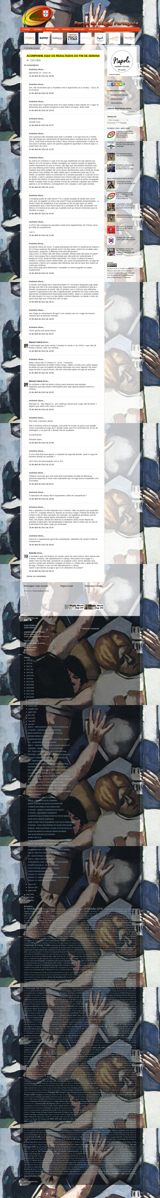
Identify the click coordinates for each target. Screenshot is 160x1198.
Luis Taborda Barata (83, 1052)
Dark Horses (35, 974)
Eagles (73, 981)
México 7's (132, 1061)
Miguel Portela (116, 1063)
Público (42, 1099)
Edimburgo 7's (98, 981)
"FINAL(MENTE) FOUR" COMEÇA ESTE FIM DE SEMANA (48, 862)
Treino (26, 1160)
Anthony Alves (91, 922)
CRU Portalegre (35, 972)
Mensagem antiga (93, 586)
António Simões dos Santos (69, 925)
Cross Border (130, 969)
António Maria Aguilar (52, 925)
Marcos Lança (28, 1059)
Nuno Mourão (83, 1074)
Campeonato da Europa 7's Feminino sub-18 (89, 945)
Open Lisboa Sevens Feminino (97, 1076)
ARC (25, 927)
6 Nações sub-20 (88, 911)
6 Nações (42, 911)
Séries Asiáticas (76, 1128)
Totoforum (109, 1158)
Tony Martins (44, 1153)
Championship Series (121, 956)
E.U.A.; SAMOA (51, 981)
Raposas (52, 1103)
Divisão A (104, 977)
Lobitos (94, 1047)
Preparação (120, 1094)
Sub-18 (51, 1137)
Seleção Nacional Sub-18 (55, 1125)
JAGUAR (111, 1026)
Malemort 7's (80, 1054)
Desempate (79, 974)
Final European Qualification (39, 1004)
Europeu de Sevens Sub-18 (96, 995)
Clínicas (133, 960)
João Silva (29, 1033)
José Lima (76, 1038)
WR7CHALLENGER (37, 1171)
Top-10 (72, 1153)
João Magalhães (59, 1031)
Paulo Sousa (69, 1085)
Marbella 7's (105, 1056)
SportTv (26, 1134)
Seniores (105, 1126)
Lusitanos (106, 1052)
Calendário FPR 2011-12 (31, 943)
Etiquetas (103, 993)
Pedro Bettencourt (101, 1085)
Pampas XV (69, 1081)
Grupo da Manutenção (78, 1017)
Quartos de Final (107, 1099)
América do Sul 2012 (82, 920)
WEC (41, 1169)
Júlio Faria (105, 1040)
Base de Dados (67, 932)
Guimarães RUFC (41, 1020)
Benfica (133, 932)
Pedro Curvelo (113, 1085)
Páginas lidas (28, 1081)
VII (108, 1165)
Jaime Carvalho (129, 1026)
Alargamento (49, 918)
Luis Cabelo (95, 1050)
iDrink (127, 1022)
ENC (125, 984)
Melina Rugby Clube (92, 1061)
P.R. (107, 1079)
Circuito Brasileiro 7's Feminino (92, 958)
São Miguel (130, 1121)
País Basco (37, 1081)
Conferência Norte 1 (128, 965)
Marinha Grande (51, 1059)
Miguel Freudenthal (68, 1063)
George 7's (97, 1011)
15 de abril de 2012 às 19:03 (41, 319)
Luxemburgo (128, 1052)
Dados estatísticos (100, 972)
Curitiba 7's (66, 972)
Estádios (64, 993)
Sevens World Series (45, 1130)
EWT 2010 (85, 997)
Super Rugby (122, 1139)
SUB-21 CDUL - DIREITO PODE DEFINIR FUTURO (45, 782)
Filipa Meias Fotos (97, 1002)
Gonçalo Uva (112, 1013)
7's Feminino (119, 911)
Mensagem (123, 1061)
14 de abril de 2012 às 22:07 (41, 125)
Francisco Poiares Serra (47, 1008)
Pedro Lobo (37, 1088)
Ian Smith (120, 1022)
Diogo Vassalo (41, 977)
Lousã (63, 1050)
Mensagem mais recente (36, 586)
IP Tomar (54, 1026)
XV (126, 1171)
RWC (52, 1119)
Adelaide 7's (132, 914)
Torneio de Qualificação (45, 1156)
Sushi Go (63, 1142)
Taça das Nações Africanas (118, 1144)
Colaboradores (70, 963)
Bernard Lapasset (31, 934)
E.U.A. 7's (41, 981)
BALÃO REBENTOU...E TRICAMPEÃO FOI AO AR (45, 733)
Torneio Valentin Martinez (95, 1158)
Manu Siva (103, 1054)
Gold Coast (88, 1013)
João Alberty (105, 1029)
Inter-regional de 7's (117, 1024)
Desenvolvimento (91, 975)
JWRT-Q (55, 1042)
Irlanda (68, 1026)
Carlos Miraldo (86, 954)
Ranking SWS (40, 1103)
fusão (127, 1008)
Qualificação (94, 1099)
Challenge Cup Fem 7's (93, 956)
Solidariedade (51, 1132)
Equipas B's (83, 988)
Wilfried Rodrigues (76, 1169)
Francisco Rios (72, 1008)
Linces (120, 1044)
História (132, 1020)
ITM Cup (84, 1026)
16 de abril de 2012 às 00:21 (41, 484)
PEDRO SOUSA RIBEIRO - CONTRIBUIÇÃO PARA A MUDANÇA (50, 840)
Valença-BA (86, 1162)
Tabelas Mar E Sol (29, 1144)
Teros (33, 1151)
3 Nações (107, 909)
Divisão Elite (27, 979)
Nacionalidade (81, 1070)
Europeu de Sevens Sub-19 (117, 995)
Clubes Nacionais (31, 963)
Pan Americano (106, 1081)
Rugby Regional (29, 1117)
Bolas (72, 936)
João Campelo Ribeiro (118, 1029)
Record (37, 1105)
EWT (77, 997)
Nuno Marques (72, 1074)
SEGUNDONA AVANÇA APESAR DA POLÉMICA (124, 155)
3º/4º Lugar (117, 909)
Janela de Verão (45, 1029)
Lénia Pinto (27, 1045)
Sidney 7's (78, 1130)
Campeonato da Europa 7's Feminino (62, 945)
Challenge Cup (77, 956)
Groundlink (117, 1015)
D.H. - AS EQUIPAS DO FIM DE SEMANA (42, 742)
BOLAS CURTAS (83, 936)
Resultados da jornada (51, 1108)
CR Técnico (84, 969)
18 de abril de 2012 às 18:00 (41, 545)
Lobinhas (71, 1047)
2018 (28, 678)
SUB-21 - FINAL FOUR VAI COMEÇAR (41, 859)
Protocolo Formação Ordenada (113, 1097)
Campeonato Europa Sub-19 (85, 950)
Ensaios (122, 986)
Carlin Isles (43, 954)
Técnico (124, 1149)
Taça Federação (114, 1147)
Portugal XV (100, 1092)
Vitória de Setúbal (63, 1167)
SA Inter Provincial (51, 1121)
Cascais (130, 954)
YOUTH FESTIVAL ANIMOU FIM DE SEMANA (43, 868)
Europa (115, 993)
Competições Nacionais (50, 965)
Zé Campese (69, 1173)
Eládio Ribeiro (41, 984)
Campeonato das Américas (82, 947)
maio (30, 721)
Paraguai (26, 1083)
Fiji (77, 1002)
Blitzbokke (43, 936)
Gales (40, 1011)
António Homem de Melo (36, 925)
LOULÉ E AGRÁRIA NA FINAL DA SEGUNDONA (44, 773)
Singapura (88, 1130)
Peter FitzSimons (35, 1090)
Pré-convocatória (76, 1094)
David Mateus (56, 974)
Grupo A (36, 1017)
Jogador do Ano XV (121, 1033)
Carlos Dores (65, 954)
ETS (109, 993)
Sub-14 (26, 1137)
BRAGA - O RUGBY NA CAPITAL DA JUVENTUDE (45, 804)
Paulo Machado (50, 1085)
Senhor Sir (96, 1125)
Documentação (62, 979)
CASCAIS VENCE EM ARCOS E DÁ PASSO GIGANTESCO (48, 764)
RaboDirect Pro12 (37, 1101)
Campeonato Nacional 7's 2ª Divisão (38, 952)
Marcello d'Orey (129, 1056)
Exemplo (93, 997)
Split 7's (93, 1132)
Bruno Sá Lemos (34, 940)
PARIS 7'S (35, 1083)
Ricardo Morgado (35, 1110)
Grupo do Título (109, 1017)
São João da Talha (119, 1121)
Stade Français (85, 1134)
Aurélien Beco (38, 929)
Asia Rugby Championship (98, 927)
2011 (28, 894)
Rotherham (92, 1110)
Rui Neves (113, 1116)
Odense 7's (42, 1076)
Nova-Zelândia (38, 1074)
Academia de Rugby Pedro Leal (85, 914)
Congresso (27, 967)
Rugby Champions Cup (122, 1110)
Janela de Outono (30, 1029)
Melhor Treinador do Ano (63, 1061)
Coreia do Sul (28, 969)
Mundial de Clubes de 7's (126, 1067)
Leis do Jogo (130, 1042)
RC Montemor (91, 1103)
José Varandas (55, 1040)
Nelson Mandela (61, 1072)
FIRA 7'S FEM (71, 1004)
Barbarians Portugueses (40, 932)
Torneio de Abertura (128, 1154)
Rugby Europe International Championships (97, 1112)
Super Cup (103, 1139)
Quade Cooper (84, 1099)
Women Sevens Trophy (92, 1169)
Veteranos (71, 1165)
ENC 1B (30, 986)
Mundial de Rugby (29, 1070)
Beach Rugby (98, 932)
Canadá (117, 952)
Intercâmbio (130, 1024)
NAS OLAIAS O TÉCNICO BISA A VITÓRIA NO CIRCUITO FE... (49, 770)
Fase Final (68, 999)
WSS (103, 1171)
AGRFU (111, 916)
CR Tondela (94, 969)
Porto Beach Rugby (29, 1092)
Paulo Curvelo (119, 1083)
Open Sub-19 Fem (114, 1076)
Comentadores (82, 963)
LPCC (77, 1050)
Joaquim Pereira (49, 1033)
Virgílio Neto (38, 1167)
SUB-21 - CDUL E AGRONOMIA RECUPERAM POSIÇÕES (48, 843)
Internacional (28, 1026)
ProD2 (129, 1094)
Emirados (108, 984)
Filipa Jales (85, 1002)
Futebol (133, 1008)
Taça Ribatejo (57, 1149)
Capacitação (27, 954)
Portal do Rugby (121, 1090)
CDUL (50, 956)
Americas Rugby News (122, 920)
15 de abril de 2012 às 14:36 (41, 235)
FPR (69, 1006)
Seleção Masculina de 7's (120, 1123)
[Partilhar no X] (35, 60)
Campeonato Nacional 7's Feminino (62, 952)
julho (30, 715)
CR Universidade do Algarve (108, 969)
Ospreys (82, 1079)
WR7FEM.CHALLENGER (53, 1171)
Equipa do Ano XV (53, 988)
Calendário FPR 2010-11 (126, 940)
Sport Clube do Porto (104, 1132)
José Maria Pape (104, 1038)
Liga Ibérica (68, 1045)
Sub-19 (60, 1137)
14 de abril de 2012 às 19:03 (41, 93)
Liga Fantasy (59, 1045)
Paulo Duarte (130, 1083)
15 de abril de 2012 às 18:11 (41, 302)
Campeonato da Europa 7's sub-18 (115, 945)
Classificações (88, 961)
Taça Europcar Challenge (99, 1147)
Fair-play (114, 997)
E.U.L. (60, 981)
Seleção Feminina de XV (103, 1123)
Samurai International (94, 1121)
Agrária (103, 916)
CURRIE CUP (76, 972)
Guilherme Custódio (128, 1017)
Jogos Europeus (44, 1035)
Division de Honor (40, 979)
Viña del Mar (28, 1167)
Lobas (64, 1047)
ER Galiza (122, 988)
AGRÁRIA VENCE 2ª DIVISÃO (38, 736)
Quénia (118, 1099)
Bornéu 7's (98, 936)
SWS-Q (104, 1142)
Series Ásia (64, 1128)
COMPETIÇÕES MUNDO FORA (124, 963)
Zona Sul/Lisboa (30, 1176)
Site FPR (36, 1132)
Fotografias (51, 1006)
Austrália (48, 929)
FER (25, 1002)
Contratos (71, 967)
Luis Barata (85, 1050)
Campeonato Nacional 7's (127, 950)
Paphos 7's (116, 1081)
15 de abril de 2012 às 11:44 (41, 187)
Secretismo (33, 1123)
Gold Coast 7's (99, 1013)
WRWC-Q (95, 1171)
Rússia (43, 1119)
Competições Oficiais (68, 965)
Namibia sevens (118, 1070)
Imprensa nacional (29, 1024)
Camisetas (74, 943)
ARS (80, 927)
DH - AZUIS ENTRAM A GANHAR (39, 856)
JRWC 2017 (85, 1040)
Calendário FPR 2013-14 (49, 943)
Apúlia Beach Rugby (115, 925)
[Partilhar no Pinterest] (40, 60)
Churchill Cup (35, 958)
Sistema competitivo (119, 1130)
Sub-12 (124, 1135)
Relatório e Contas (117, 1105)
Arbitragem (129, 925)
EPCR (42, 988)
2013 (28, 694)
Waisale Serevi (129, 1167)
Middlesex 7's (45, 1063)
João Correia (30, 1031)
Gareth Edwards (49, 1010)
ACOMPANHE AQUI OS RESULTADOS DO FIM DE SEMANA (63, 55)
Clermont (108, 960)
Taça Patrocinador (44, 1149)
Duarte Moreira (109, 979)
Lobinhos (80, 1047)
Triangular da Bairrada (46, 1160)
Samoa (81, 1121)
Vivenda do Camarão (77, 1167)
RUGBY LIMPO (59, 1114)
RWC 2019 (74, 1119)
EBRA (79, 981)
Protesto (90, 1097)
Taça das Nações (100, 1144)
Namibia (99, 1070)
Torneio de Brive (29, 1156)
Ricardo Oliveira (61, 1110)
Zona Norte (129, 1174)
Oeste (69, 1076)
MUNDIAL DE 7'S (111, 1067)
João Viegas (38, 1033)
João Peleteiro (111, 1031)
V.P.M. (78, 1162)
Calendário (113, 940)
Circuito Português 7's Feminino (43, 961)
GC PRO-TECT (62, 1011)
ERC (130, 988)
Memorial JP (114, 1061)
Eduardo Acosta (129, 981)
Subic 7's (98, 1137)
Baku (116, 929)
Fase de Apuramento (55, 999)
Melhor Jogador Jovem (47, 1061)
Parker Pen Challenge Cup (50, 1083)
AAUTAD (62, 913)
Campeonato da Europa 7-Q (125, 943)
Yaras (32, 1173)
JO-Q (79, 1029)
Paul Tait (89, 1083)
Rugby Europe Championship (52, 1112)
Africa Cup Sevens (63, 916)
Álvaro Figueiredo (38, 920)
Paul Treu (100, 1083)
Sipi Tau (106, 1130)
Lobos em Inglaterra (117, 1047)
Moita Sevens (28, 1067)
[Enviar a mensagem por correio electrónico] (27, 60)
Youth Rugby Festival (56, 1174)
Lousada (70, 1050)
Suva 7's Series (81, 1142)
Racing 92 (50, 1101)
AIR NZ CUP (39, 918)
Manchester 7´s (92, 1054)
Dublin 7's (131, 979)
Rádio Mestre (59, 1101)
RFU (116, 1108)
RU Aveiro (102, 1110)
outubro (31, 706)
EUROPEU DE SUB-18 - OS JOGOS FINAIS (43, 865)
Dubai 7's (120, 979)
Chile (132, 956)
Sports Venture (129, 1132)
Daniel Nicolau (125, 972)
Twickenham (102, 1160)
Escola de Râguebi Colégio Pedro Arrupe (72, 990)
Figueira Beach (65, 1002)
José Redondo (126, 1038)
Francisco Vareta (84, 1008)
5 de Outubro (128, 909)
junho (30, 718)
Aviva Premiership (92, 929)
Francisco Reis (61, 1008)
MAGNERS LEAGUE (55, 1054)
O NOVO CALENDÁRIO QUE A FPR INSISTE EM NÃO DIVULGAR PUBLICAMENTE (124, 134)
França (90, 1006)
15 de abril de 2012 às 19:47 (41, 334)
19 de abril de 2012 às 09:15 (41, 571)
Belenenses (117, 932)
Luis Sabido (57, 1052)
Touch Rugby (118, 1158)
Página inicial (66, 586)
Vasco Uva (42, 1165)
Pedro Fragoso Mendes (127, 1085)
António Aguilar (114, 923)
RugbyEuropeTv (102, 1116)
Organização (70, 1079)
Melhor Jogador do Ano (31, 1061)
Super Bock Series (91, 1139)
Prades (54, 1094)
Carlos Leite (75, 954)
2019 (28, 675)
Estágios (72, 993)
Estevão (32, 553)
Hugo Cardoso (110, 1022)
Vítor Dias (53, 1167)
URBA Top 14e (60, 1162)
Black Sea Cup (131, 934)
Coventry (38, 969)
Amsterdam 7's (45, 923)
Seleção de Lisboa (67, 1123)
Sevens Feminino (31, 1130)
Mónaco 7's (37, 1067)
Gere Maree (130, 1011)
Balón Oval (130, 929)
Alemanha (82, 918)
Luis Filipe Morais (35, 1052)
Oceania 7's (132, 1074)
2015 (28, 688)
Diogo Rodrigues (29, 977)
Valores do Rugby (97, 1162)
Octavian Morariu (31, 1076)
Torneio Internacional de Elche (44, 1158)
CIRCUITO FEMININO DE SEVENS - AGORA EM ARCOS (47, 758)
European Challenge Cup (63, 995)
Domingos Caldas (75, 979)
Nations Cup (31, 1072)
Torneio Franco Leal (110, 1156)
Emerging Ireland (98, 984)
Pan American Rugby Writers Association (88, 1081)
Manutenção (68, 1056)
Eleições (51, 984)
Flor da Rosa (102, 1004)
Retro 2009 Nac (89, 1108)
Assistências (27, 929)
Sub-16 (34, 1137)
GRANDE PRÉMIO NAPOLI (94, 1015)
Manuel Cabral (35, 342)
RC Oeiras (101, 1103)
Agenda (86, 916)
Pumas (60, 1099)
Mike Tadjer (59, 1065)
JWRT (47, 1042)
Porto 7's (131, 1090)
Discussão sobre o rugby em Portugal (77, 977)
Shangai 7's (57, 1130)
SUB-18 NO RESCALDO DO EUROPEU (41, 834)
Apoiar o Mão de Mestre (100, 925)
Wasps (35, 1169)
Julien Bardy (95, 1040)
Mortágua (77, 1067)
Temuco (26, 1151)
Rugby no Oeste (96, 1114)
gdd (79, 1011)
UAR (116, 1160)
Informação (54, 1024)
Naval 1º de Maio (43, 1072)
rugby (109, 1110)
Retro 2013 (109, 1108)
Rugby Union (91, 1116)
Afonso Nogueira (50, 916)
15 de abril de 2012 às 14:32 (41, 213)
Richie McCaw (73, 1110)
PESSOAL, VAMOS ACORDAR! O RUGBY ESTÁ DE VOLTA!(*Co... (51, 828)
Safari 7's (62, 1121)
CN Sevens (49, 963)
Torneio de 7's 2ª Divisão (111, 1153)
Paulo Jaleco (28, 1085)
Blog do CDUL (53, 936)
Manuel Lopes (42, 1056)
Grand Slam (53, 1015)
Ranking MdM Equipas (117, 1101)
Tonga (34, 1154)
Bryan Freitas (45, 940)
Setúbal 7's (86, 1128)
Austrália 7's (59, 929)
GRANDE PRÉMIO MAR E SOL (70, 1015)
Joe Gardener (61, 1033)
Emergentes (85, 984)
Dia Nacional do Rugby (117, 975)
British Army (96, 938)
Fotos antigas (61, 1006)
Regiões (84, 1106)
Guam (118, 1017)
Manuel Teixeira (57, 1056)
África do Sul (75, 916)
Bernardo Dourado (45, 934)
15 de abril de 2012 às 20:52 (41, 409)
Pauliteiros (109, 1083)
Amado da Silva (53, 920)
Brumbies (118, 938)
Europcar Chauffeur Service (44, 995)
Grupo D (65, 1017)
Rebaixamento (28, 1105)
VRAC (121, 1167)
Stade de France (73, 1134)
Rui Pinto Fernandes (125, 1116)
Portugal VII (90, 1092)
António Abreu (101, 923)
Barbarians (27, 932)
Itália (76, 1026)
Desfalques (104, 974)
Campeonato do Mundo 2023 (103, 947)
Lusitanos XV (116, 1052)
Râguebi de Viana (73, 1101)
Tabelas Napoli (42, 1144)
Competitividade (105, 965)
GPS (134, 1013)
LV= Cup (31, 1054)
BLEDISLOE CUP (31, 936)
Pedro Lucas (47, 1088)
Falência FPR (123, 997)
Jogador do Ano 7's (106, 1033)
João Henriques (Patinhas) (44, 1031)
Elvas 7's (75, 984)
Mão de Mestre (79, 1056)
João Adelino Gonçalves (92, 1029)
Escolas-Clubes (123, 990)
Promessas (68, 1097)
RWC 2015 (62, 1119)
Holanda (46, 1022)
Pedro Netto (57, 1088)
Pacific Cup (114, 1079)
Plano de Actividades (54, 1090)
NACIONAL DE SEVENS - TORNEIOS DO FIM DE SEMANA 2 (125, 228)
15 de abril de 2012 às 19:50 (41, 351)
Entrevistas (30, 988)
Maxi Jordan (102, 1059)
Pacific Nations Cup (127, 1079)
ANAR (64, 922)
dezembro (32, 700)
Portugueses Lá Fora (42, 1094)
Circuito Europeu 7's (112, 958)
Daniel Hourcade (113, 972)
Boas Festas (64, 936)
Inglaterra (64, 1024)
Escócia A (54, 990)
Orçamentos (46, 1079)
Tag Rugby (88, 1149)
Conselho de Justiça (39, 967)
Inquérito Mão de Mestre (100, 1024)
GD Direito (73, 1010)
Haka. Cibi (84, 1020)
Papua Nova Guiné (128, 1081)
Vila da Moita (117, 1165)
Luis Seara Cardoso (69, 1052)
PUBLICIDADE (33, 1099)
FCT (91, 999)
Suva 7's (71, 1142)
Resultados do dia (66, 1108)
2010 (28, 897)
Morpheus (69, 1067)
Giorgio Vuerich (63, 1013)
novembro (32, 703)
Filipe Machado (109, 1002)
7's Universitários (40, 913)
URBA (40, 1162)
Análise (57, 923)
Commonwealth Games (106, 963)
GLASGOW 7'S (75, 1013)
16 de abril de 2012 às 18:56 (41, 499)
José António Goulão (47, 1038)
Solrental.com (62, 1132)
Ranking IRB (85, 1101)
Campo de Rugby (107, 952)
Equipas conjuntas (95, 988)
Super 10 (60, 1139)
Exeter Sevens (104, 997)
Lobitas (87, 1047)
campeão (82, 943)
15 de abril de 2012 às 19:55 (41, 392)
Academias (101, 913)
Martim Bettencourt (90, 1059)
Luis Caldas (105, 1050)
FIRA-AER (80, 1004)
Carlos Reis (107, 954)
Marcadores (116, 1056)
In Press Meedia (43, 1024)
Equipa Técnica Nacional (69, 988)
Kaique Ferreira (65, 1042)
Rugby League (48, 1114)
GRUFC (28, 1017)
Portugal (51, 1092)
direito (50, 977)
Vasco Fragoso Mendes (127, 1162)
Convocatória (81, 967)
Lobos (103, 1047)
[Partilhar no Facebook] (37, 60)
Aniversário (80, 922)
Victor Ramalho (81, 1165)
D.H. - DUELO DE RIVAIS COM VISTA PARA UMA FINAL (47, 751)
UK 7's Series (32, 1162)
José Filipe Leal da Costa (63, 1038)
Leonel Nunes (37, 1045)
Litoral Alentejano (37, 1047)
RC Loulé (70, 1103)
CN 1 (41, 963)
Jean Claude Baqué (69, 1029)
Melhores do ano (78, 1061)
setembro (31, 709)
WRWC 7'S (86, 1171)
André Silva (71, 922)
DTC (92, 979)
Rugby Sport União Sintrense (75, 1116)
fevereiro (31, 887)
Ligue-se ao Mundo (108, 1045)
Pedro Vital (111, 1088)
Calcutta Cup (83, 940)
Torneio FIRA (97, 1156)
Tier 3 (117, 1151)
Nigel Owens (86, 1072)
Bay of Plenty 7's (79, 931)
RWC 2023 (96, 1119)
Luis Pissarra (47, 1052)
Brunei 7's (127, 938)
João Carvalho (131, 1029)
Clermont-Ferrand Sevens (121, 960)
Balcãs (122, 929)
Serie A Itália (54, 1128)
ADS (40, 916)
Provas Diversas (129, 1097)
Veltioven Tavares (53, 1164)
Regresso (92, 1105)
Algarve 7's (100, 918)
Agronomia (119, 916)
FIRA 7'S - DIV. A (59, 1004)
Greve (109, 1015)
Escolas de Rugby (110, 990)
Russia (35, 1119)
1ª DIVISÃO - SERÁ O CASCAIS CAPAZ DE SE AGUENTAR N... (50, 754)
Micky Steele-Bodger (32, 1063)
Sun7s (44, 1139)
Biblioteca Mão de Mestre (106, 934)
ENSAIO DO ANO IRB (110, 986)
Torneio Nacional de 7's (77, 1158)
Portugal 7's (63, 1092)
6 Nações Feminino (74, 911)
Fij (73, 1002)
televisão (131, 1149)
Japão (57, 1029)
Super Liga (112, 1139)
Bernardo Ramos (58, 934)
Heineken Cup (95, 1020)
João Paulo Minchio (98, 1031)
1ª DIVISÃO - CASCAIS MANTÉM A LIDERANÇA (44, 730)
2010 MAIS (52, 909)
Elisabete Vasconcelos (64, 984)
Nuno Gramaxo (61, 1074)
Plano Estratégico (68, 1090)
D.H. (85, 972)
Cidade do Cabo (47, 958)
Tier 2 (111, 1151)
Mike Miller (51, 1065)
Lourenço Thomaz (53, 1050)
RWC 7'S (105, 1119)
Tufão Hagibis (86, 1160)
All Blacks (127, 918)
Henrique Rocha (110, 1020)
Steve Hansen (96, 1134)
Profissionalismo (29, 1097)
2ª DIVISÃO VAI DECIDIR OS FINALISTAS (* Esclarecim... (48, 788)
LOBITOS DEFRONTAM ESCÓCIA (40, 871)
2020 (28, 672)
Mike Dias (40, 1065)
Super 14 (69, 1139)
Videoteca (102, 1165)
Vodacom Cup (90, 1167)
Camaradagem (63, 943)
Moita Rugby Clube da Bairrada (124, 1065)
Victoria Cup (92, 1164)
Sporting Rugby (118, 1132)
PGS (44, 1090)
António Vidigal (85, 925)
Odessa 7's (52, 1076)
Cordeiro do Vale (129, 967)
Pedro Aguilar (90, 1085)
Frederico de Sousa (117, 1008)
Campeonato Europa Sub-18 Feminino (60, 950)
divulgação (53, 979)
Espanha (41, 993)
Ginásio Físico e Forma (49, 1013)
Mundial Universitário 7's (67, 1070)
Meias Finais (112, 1059)
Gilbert (33, 1013)
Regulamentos (103, 1106)
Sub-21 (76, 1137)
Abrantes (70, 913)
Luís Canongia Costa (118, 1050)
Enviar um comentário (36, 576)
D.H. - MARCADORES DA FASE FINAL (41, 761)
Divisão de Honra (125, 977)
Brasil (134, 936)
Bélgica (126, 932)
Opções (83, 1076)
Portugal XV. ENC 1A (114, 1092)
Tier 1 (105, 1151)
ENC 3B (66, 986)
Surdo (56, 1142)
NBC (52, 1072)
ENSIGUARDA (131, 986)
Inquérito (87, 1024)
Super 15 (79, 1139)
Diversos (95, 977)
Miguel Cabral (56, 1063)
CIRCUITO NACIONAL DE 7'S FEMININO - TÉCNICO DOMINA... (50, 791)
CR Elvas (56, 969)
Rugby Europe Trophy (120, 1112)
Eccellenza (87, 981)
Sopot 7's (85, 1132)
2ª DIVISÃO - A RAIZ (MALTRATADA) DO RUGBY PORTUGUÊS (50, 825)
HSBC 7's (101, 1022)
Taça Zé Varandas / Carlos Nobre (73, 1149)
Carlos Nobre (97, 954)
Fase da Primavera (41, 999)
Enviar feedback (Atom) (41, 591)
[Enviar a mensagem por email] (31, 60)
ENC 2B (44, 986)
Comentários (93, 963)
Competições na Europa (31, 965)
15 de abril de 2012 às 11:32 (41, 149)
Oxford (102, 1079)
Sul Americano (33, 1139)
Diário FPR (130, 975)
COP (88, 967)
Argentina (60, 927)
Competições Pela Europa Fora (88, 965)
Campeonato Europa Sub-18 (34, 950)
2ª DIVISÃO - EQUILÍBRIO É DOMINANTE (42, 813)
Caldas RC (102, 940)
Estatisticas (81, 993)
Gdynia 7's (87, 1011)
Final (25, 1004)
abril (30, 724)
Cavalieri (36, 956)
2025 (28, 660)
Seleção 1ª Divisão (54, 1123)
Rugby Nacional (72, 1114)
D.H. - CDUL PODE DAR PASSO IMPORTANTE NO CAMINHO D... (51, 779)
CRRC (26, 972)
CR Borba (48, 969)
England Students (96, 986)
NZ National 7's (104, 1074)
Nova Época (126, 1072)
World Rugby (117, 1169)
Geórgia (119, 1011)
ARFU (53, 927)
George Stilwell (109, 1010)
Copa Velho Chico (115, 967)
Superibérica (132, 1139)
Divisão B (112, 977)
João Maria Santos (72, 1031)
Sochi (43, 1132)
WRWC (66, 1171)
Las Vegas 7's (109, 1042)
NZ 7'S (92, 1074)
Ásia (85, 927)
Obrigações (122, 1074)
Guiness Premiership (55, 1020)
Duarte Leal (99, 979)
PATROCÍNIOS (78, 1083)
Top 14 (53, 1153)
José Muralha (115, 1038)
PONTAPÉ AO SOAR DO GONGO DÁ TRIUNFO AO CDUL (48, 767)
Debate (65, 974)
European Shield (79, 995)
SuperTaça (29, 1142)
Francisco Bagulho (102, 1006)
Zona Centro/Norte (113, 1174)
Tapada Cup (107, 1149)
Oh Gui (75, 1076)
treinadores (130, 1158)
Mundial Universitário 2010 (46, 1070)
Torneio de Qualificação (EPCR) (65, 1156)
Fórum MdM (41, 1006)
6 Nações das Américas (57, 911)
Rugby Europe (35, 1112)
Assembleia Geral (128, 927)
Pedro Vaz (102, 1088)
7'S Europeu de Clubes (104, 911)
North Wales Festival (99, 1072)
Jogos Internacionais (58, 1035)
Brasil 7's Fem (31, 938)
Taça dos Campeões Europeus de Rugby (76, 1147)
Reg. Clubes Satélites (57, 1106)
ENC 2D (51, 986)
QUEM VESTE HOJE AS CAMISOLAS (41, 819)
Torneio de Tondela (85, 1156)
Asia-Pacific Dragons (114, 927)
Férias (31, 1002)
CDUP (58, 956)
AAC (56, 914)
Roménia (82, 1110)
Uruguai (70, 1162)
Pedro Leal (27, 1088)
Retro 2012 (100, 1108)
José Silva (41, 1040)
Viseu (46, 1167)
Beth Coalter (69, 934)
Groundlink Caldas (130, 1015)
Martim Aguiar (77, 1059)
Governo (127, 1013)
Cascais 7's (27, 956)
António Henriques (128, 922)
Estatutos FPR (93, 993)
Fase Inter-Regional (82, 999)
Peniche (119, 1088)
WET (58, 1169)
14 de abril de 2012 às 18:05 (41, 76)
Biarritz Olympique (91, 934)
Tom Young (125, 1151)
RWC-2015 (28, 1121)
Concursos (116, 965)
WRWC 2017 (76, 1171)
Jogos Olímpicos (113, 1035)
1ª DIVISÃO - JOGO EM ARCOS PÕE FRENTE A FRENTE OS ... (50, 785)
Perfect (126, 1088)
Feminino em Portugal (118, 999)
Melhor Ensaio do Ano (127, 1059)
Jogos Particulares (130, 1035)
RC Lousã (79, 1103)
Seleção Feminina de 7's (83, 1123)
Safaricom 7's (72, 1121)
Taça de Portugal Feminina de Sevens (48, 1147)
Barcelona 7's (55, 932)
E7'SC (66, 981)
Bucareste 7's (57, 940)
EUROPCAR (124, 993)
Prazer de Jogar (63, 1094)
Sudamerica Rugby (109, 1137)
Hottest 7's (91, 1022)
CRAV (121, 969)
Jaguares (119, 1026)
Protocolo (98, 1097)
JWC (39, 1042)
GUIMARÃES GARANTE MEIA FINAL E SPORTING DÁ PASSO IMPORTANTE (125, 206)
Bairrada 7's (108, 929)
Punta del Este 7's (71, 1099)
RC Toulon (121, 1103)
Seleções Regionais (71, 1125)
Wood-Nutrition (106, 1169)
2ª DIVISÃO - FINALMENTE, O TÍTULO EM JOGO (45, 748)
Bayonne (89, 931)
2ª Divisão (90, 908)
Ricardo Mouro (48, 1110)
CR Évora (64, 969)
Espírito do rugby (53, 993)
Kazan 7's (75, 1042)
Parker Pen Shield (65, 1083)
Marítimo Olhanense (64, 1059)
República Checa (29, 1108)
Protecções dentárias (80, 1097)
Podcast (88, 1090)
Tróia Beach (75, 1160)
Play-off (79, 1090)
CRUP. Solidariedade (54, 972)
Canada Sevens (129, 952)
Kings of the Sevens (87, 1042)
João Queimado (131, 1031)
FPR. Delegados (80, 1006)
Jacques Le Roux (96, 1026)
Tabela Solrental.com (117, 1142)
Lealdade (120, 1042)
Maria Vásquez (39, 1059)
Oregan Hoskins (57, 1079)
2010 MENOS (62, 909)
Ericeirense (27, 990)
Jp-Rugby (76, 1040)
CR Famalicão (74, 969)
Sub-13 (132, 1134)
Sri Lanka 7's (53, 1134)
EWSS (71, 997)
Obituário (114, 1074)
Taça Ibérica (128, 1147)
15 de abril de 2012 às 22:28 (41, 464)
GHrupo (26, 1013)
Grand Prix (42, 1015)
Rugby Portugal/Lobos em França (113, 1114)
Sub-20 (69, 1137)
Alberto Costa (72, 918)
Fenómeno (131, 999)
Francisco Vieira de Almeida (100, 1008)
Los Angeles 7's (41, 1050)
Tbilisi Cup (116, 1149)
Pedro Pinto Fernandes (70, 1088)
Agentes (96, 916)
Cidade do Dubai (60, 958)
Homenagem (56, 1022)
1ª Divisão (29, 908)
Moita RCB (109, 1065)
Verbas (63, 1164)
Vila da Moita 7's (129, 1164)
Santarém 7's (107, 1121)
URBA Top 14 (49, 1162)
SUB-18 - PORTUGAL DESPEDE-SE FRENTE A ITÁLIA (47, 853)
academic (109, 913)
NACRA (91, 1070)
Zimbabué (90, 1173)
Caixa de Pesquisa (71, 940)
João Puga (121, 1031)
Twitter (110, 1160)
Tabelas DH (130, 1142)
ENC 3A (59, 986)
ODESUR (62, 1076)
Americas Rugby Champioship (101, 920)
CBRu (44, 956)
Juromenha (114, 1040)
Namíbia (108, 1070)
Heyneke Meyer (122, 1020)
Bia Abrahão (79, 934)
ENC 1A (133, 984)
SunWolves (51, 1139)
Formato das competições (123, 1004)
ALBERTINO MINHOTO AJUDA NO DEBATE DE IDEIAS (47, 831)
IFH (133, 1022)
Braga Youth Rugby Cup (122, 936)
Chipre (26, 958)
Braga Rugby (107, 936)
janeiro (30, 890)
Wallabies (27, 1169)
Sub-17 (43, 1137)
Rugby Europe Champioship (73, 1112)
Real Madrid (130, 1103)
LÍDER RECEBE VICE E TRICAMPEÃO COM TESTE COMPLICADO (51, 822)
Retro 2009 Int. (78, 1108)
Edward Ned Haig (29, 984)
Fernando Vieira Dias (41, 1002)
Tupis (94, 1160)
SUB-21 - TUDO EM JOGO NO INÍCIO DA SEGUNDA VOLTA (49, 745)
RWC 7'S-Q (129, 1119)
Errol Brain (36, 991)
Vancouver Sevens (111, 1162)
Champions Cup (107, 956)
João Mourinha (85, 1031)
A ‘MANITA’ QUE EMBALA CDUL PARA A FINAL (44, 807)
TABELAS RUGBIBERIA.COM (60, 1144)
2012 (28, 697)
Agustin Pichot (129, 916)
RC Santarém (111, 1103)
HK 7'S (26, 1022)
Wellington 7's (49, 1169)
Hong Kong (66, 1022)
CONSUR (52, 967)
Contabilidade (62, 967)
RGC (122, 1108)
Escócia (45, 991)
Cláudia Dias (100, 960)
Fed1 (97, 999)
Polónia (95, 1090)
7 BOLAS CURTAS (34, 794)
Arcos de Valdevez (43, 927)
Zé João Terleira (80, 1173)
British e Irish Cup (108, 938)
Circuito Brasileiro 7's (74, 958)
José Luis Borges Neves (89, 1038)
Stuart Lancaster (108, 1134)
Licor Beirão (48, 1045)
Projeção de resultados (43, 1097)
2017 (28, 682)
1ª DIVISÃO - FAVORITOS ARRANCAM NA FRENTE (46, 810)
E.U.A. (32, 981)
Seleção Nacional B (39, 1125)
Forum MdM (32, 1006)
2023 (28, 663)
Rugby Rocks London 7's (44, 1116)
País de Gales (48, 1081)
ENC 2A (37, 986)
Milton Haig (69, 1065)
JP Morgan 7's (66, 1040)
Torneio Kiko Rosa (61, 1158)
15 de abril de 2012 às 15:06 (41, 273)
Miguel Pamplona (104, 1063)
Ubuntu (122, 1160)
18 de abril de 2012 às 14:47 (41, 527)
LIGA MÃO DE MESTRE (83, 1045)
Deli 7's (72, 974)
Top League (64, 1153)
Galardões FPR (30, 1010)
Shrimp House (68, 1130)
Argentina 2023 (72, 927)
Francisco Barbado (115, 1006)
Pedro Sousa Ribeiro (88, 1088)
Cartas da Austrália (119, 954)
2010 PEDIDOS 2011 (75, 909)
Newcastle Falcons (74, 1072)
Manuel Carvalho (129, 1054)
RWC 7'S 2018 (117, 1119)
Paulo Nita (60, 1085)
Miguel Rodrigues (128, 1063)
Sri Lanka (44, 1134)
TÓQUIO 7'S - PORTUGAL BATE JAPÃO (42, 880)
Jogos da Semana (31, 1035)
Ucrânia (129, 1160)
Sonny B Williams (75, 1132)
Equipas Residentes (109, 988)
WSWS (111, 1171)
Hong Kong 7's (79, 1022)
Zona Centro (99, 1174)
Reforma (44, 1105)
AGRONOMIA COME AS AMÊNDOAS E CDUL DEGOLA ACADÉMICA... (52, 846)
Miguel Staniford (29, 1065)
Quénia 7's (127, 1099)
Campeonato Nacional (106, 950)
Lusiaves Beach (96, 1052)
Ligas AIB (97, 1045)
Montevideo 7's (59, 1067)
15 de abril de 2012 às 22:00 (41, 443)
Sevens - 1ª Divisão (109, 1128)
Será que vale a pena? (117, 1125)
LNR (58, 1047)
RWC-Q (40, 1121)
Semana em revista (85, 1125)
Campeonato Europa (123, 947)
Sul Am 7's (121, 1137)
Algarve (91, 918)
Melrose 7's (104, 1061)
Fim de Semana (129, 1002)
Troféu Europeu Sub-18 (63, 1160)
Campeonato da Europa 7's (35, 945)
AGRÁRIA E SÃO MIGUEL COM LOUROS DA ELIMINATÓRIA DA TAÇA (125, 167)
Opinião (35, 1079)
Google (120, 1013)
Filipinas (118, 1002)
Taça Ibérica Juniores (30, 1149)
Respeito (39, 1108)
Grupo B (46, 1017)
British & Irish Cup (66, 938)
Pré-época (87, 1094)
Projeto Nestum (57, 1097)
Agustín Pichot (28, 918)
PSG (25, 1099)
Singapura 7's (97, 1130)
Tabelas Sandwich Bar (82, 1144)
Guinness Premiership (72, 1020)
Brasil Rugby (43, 938)
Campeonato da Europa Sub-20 (60, 947)
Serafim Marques (131, 1125)
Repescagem (130, 1106)
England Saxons (83, 986)
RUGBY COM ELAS (34, 837)
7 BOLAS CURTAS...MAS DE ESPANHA (41, 797)
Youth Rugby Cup (42, 1173)
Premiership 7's (98, 1094)
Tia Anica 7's (87, 1151)
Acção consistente (120, 913)
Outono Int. (92, 1079)
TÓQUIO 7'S (80, 1154)
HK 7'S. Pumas (37, 1022)
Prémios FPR (109, 1094)
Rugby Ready (130, 1114)
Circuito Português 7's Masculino (69, 961)
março (30, 884)
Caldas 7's (93, 940)
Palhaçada (60, 1081)
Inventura (46, 1026)
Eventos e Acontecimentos (49, 997)
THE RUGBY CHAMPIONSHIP (68, 1151)
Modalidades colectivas (89, 1065)
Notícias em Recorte (114, 1072)
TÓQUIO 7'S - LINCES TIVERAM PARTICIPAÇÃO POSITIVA (48, 877)
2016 (28, 685)
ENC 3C (73, 986)
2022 (28, 666)
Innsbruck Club (77, 1024)
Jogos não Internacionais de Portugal (93, 1035)
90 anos (49, 913)
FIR (51, 1004)
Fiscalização (91, 1004)
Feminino (104, 999)
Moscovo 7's (87, 1068)
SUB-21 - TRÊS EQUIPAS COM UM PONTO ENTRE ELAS (48, 727)
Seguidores (42, 1123)
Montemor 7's (48, 1068)
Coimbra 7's (60, 963)
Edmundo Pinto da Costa (114, 981)
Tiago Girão (97, 1151)
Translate (123, 123)
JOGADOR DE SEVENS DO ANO (89, 1033)
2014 (28, 691)
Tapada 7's (97, 1149)
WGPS (64, 1169)
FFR (51, 1002)
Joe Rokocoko (72, 1033)
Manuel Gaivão (29, 1056)
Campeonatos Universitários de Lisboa (87, 952)
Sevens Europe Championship (127, 1128)
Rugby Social (59, 1116)
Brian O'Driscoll (54, 938)
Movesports (100, 1067)
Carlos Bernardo (54, 954)
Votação (99, 1167)
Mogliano (101, 1065)
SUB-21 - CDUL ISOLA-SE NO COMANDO (42, 800)
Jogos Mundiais (72, 1035)
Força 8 (110, 1004)
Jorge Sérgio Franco (32, 1038)
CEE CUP (66, 956)
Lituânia (47, 1047)
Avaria (80, 929)
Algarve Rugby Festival (114, 918)
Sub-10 (117, 1135)
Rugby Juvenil (36, 1114)
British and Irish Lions (81, 938)
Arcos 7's (32, 927)
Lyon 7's (40, 1054)
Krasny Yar (98, 1042)
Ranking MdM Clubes (100, 1101)
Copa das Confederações (100, 967)
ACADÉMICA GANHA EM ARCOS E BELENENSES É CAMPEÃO (125, 144)
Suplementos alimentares (44, 1142)
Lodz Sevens (130, 1047)
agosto (30, 712)
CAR (35, 954)
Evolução (64, 997)
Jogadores (133, 1033)
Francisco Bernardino (129, 1006)
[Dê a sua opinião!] (33, 60)
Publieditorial (52, 1099)
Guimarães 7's (28, 1020)
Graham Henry (32, 1015)
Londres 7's (28, 1050)
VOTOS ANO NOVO (110, 1167)
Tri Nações (33, 1160)
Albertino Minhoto (60, 918)
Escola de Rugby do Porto (95, 990)
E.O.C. (26, 981)
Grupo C (55, 1017)
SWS (91, 1141)
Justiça (33, 1042)
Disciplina (59, 977)
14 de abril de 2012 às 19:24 (41, 110)
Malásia (71, 1054)
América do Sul (68, 920)
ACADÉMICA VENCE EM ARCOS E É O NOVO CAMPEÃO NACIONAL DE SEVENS (125, 251)
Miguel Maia (80, 1063)
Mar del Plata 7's (94, 1056)
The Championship (45, 1151)
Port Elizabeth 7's (106, 1090)
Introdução (38, 1026)
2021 (28, 669)
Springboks (34, 1135)
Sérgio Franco (30, 1128)
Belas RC (108, 932)
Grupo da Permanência (95, 1017)
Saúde (26, 1123)
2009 (28, 900)
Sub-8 (91, 1137)
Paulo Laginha (38, 1085)
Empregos (116, 984)
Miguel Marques (91, 1063)
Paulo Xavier (79, 1085)
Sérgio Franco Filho (43, 1128)
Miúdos (77, 1065)
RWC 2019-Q (86, 1119)
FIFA (56, 1002)
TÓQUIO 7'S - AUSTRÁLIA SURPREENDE (42, 874)
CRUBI (44, 972)
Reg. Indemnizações (73, 1105)
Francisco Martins (31, 1008)
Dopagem (86, 979)
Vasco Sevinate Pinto (30, 1164)
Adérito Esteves (32, 916)
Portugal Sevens (76, 1092)
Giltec (39, 1013)
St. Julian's (62, 1134)
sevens (95, 1128)
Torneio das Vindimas (95, 1153)
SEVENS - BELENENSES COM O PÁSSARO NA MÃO (125, 238)
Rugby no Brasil (84, 1114)
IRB (60, 1026)
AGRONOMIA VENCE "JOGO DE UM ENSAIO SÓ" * (126, 183)
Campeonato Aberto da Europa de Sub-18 (100, 943)
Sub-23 (85, 1137)
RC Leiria (62, 1103)
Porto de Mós (42, 1092)
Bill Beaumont (120, 934)
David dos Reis (45, 974)
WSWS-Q (120, 1171)
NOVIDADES (50, 1074)
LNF (53, 1047)
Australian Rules (70, 929)
